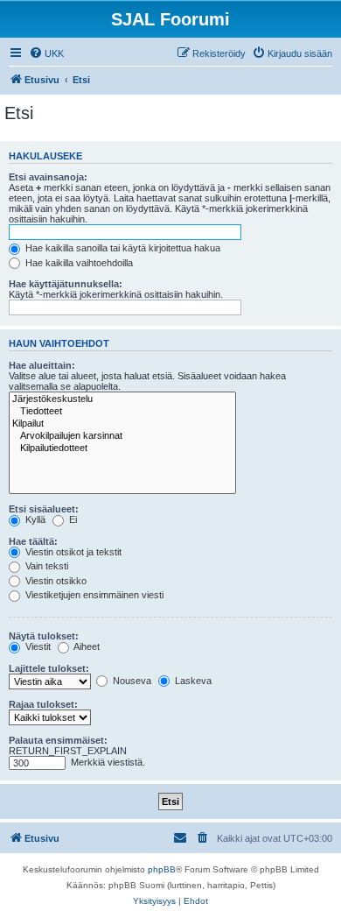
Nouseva (130, 680)
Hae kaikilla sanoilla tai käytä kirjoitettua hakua (121, 248)
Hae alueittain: (42, 365)
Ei (71, 519)
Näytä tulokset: (44, 636)
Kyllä (34, 519)
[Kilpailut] (122, 424)
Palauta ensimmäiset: (58, 740)
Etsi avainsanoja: (48, 177)
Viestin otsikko (55, 581)
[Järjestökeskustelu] (122, 399)
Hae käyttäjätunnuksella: (65, 284)
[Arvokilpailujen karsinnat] (122, 436)
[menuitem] (46, 53)
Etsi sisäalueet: (44, 509)
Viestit (37, 646)
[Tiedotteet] (122, 412)
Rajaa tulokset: (43, 704)
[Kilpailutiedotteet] (122, 448)
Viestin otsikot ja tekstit (72, 552)
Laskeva (192, 680)
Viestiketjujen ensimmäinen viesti (93, 595)
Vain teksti (45, 566)
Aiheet (86, 646)
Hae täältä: (33, 541)
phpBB (162, 869)
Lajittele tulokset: (49, 668)
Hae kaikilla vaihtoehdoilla (78, 263)
